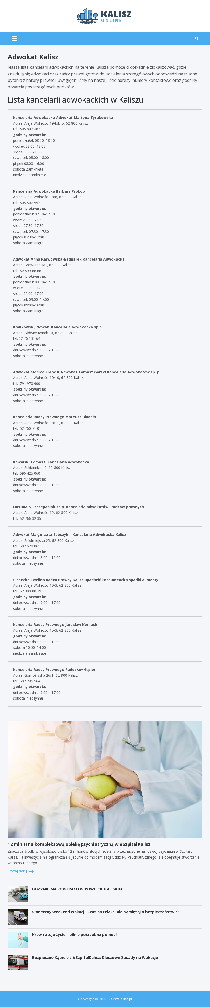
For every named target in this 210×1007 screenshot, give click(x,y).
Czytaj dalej (18, 871)
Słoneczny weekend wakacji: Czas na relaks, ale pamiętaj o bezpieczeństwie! (105, 911)
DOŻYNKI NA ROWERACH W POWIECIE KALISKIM (77, 888)
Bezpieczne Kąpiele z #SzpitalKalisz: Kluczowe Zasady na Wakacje (95, 957)
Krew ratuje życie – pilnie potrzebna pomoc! (74, 934)
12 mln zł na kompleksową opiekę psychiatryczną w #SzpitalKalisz (79, 844)
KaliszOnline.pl (120, 998)
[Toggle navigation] (14, 38)
